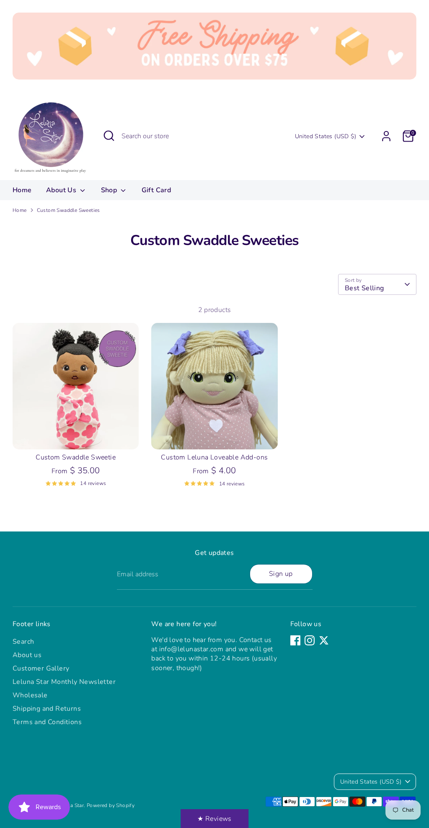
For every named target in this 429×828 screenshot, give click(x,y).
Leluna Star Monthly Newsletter (64, 681)
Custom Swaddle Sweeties (68, 210)
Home (22, 190)
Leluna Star (70, 805)
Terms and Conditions (47, 722)
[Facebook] (295, 640)
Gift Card (156, 190)
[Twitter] (324, 640)
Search (23, 641)
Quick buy (76, 435)
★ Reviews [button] (214, 818)
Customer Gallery (41, 668)
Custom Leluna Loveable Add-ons (214, 457)
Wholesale (30, 695)
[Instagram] (310, 640)
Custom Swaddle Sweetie (76, 457)
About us (27, 655)
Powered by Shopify (110, 805)
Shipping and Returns (47, 708)
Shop (110, 190)
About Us (62, 190)
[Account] (386, 136)
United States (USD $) (325, 136)
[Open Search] (109, 135)
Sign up (281, 573)
